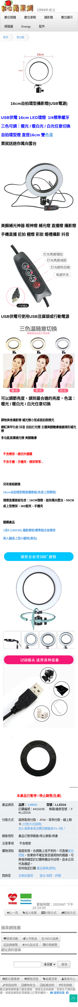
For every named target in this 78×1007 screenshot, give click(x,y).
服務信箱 (59, 992)
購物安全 (29, 985)
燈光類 (20, 37)
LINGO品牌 (50, 938)
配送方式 (70, 912)
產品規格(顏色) (46, 868)
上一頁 (13, 912)
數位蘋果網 (12, 979)
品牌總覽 (12, 944)
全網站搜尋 (25, 875)
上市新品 (31, 938)
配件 (5, 37)
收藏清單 (51, 979)
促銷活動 (12, 938)
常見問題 (66, 985)
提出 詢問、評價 (50, 875)
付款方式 (51, 912)
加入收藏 (31, 912)
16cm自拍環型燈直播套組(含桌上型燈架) (29, 492)
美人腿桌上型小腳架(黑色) (20, 538)
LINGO (32, 804)
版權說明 (48, 985)
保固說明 (11, 985)
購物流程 (32, 979)
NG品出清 (31, 944)
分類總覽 (51, 944)
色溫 (49, 135)
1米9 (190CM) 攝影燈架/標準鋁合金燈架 (29, 530)
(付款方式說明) (32, 824)
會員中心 (70, 979)
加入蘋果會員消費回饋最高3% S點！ (42, 828)
